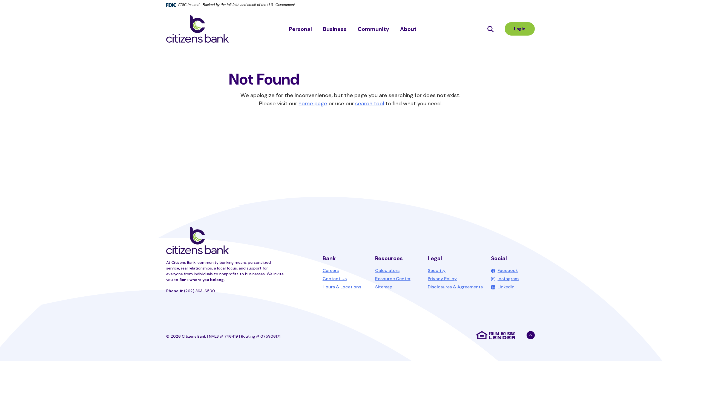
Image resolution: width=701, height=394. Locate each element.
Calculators (387, 270)
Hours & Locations (342, 287)
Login (519, 29)
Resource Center (392, 279)
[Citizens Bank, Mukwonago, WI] (197, 29)
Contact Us (335, 279)
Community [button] (373, 29)
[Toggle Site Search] (490, 28)
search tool (369, 103)
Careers (331, 270)
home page (312, 103)
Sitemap (383, 287)
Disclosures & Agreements (455, 287)
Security (437, 270)
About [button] (408, 29)
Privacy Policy (442, 279)
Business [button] (335, 29)
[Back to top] (531, 335)
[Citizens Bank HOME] (197, 240)
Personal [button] (300, 29)
